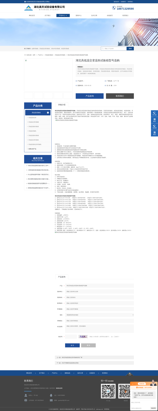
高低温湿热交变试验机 (35, 144)
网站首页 (32, 15)
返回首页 (116, 1)
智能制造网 (59, 388)
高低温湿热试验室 (34, 126)
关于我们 (47, 15)
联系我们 (130, 1)
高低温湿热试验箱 (34, 135)
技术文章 (94, 15)
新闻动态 (67, 373)
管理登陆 (106, 409)
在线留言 (123, 1)
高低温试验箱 (49, 55)
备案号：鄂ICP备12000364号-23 (85, 409)
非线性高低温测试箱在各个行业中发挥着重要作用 (39, 188)
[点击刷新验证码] (83, 336)
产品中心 (62, 15)
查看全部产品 (32, 149)
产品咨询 (90, 96)
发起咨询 (153, 408)
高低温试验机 (32, 131)
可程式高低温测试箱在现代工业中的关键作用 (39, 165)
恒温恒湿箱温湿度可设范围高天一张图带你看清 (39, 183)
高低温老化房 (32, 117)
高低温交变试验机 (60, 55)
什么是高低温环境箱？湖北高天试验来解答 (39, 174)
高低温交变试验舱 (34, 122)
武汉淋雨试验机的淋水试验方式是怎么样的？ (39, 179)
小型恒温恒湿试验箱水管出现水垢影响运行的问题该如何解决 (39, 170)
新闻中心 (79, 15)
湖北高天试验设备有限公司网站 (40, 1)
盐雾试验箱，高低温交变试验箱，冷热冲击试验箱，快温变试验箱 (50, 48)
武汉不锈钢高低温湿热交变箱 (70, 363)
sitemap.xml (99, 409)
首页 (34, 55)
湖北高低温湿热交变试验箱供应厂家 (72, 357)
